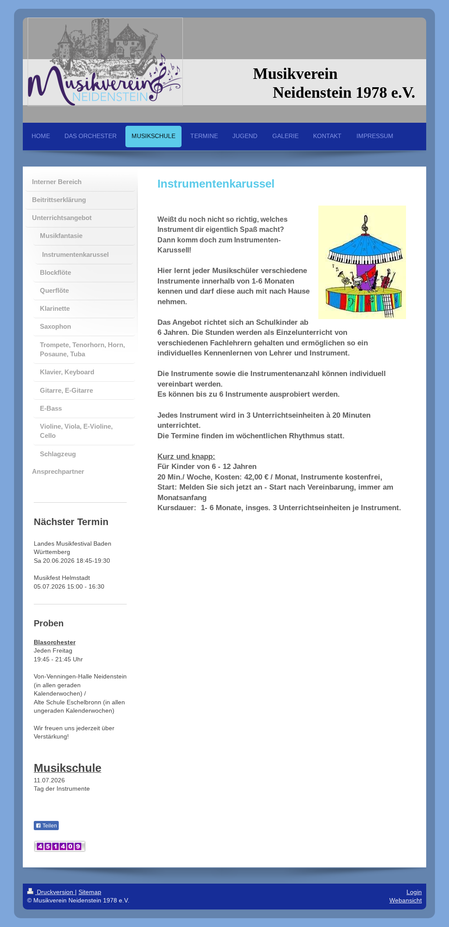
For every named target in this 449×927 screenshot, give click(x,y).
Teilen (49, 826)
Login (414, 891)
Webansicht (405, 900)
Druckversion (55, 891)
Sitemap (89, 891)
